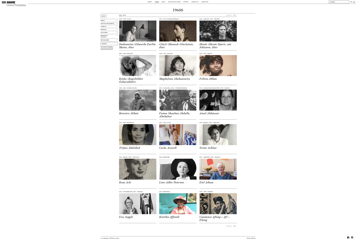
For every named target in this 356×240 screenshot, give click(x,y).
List (120, 15)
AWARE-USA (195, 2)
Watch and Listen (174, 2)
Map (124, 15)
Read (163, 2)
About (150, 2)
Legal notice (251, 238)
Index (157, 2)
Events (186, 2)
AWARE (204, 2)
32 (234, 15)
